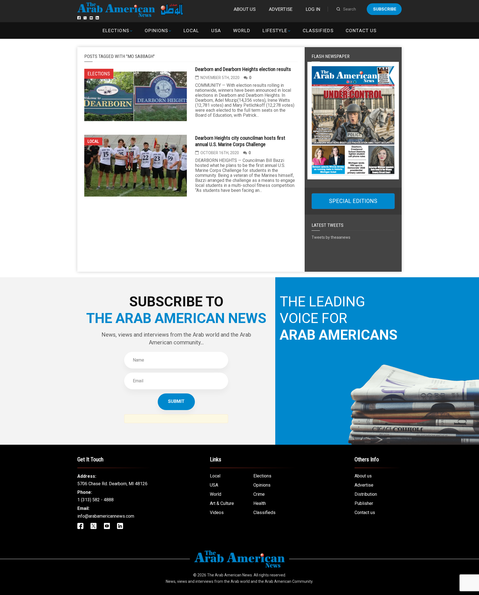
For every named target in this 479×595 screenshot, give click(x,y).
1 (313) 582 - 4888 (95, 499)
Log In (313, 9)
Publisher (364, 503)
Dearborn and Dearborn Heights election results (243, 69)
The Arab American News (229, 575)
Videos (217, 512)
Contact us (361, 30)
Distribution (366, 494)
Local (191, 30)
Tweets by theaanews (331, 237)
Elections (116, 30)
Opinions (156, 30)
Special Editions (353, 201)
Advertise (280, 9)
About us (245, 9)
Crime (259, 494)
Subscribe (384, 9)
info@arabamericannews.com (105, 516)
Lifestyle (275, 30)
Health (259, 503)
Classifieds (318, 30)
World (241, 30)
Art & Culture (222, 503)
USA (216, 30)
